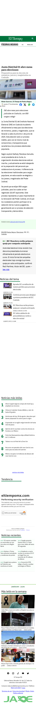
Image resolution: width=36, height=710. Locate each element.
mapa (23, 688)
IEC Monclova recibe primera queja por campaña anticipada (18, 242)
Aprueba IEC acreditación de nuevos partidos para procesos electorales (24, 287)
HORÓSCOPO (15, 587)
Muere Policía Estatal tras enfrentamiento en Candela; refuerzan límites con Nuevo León (17, 629)
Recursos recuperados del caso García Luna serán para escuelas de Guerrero (19, 448)
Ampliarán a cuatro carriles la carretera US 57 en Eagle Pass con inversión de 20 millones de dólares (26, 555)
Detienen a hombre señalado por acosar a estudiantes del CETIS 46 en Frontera (17, 647)
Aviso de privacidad (19, 691)
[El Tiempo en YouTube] (24, 674)
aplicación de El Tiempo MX (17, 222)
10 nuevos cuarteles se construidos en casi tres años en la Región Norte (8, 543)
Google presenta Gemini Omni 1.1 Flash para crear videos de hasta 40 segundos (26, 543)
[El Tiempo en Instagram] (14, 674)
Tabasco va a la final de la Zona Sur (16, 441)
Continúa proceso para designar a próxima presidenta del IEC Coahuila (24, 297)
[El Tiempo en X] (28, 674)
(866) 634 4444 (16, 688)
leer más (6, 269)
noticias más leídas (18, 472)
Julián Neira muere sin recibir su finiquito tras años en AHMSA (17, 611)
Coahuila (4, 234)
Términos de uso (7, 691)
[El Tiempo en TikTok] (19, 674)
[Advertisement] (18, 18)
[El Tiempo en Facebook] (9, 674)
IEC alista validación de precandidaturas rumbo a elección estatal (22, 316)
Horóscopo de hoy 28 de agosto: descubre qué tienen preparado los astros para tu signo (20, 417)
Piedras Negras (9, 44)
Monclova (30, 44)
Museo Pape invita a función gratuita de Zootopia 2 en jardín (17, 665)
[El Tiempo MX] (15, 40)
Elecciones (20, 232)
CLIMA (23, 587)
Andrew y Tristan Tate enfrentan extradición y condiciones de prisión (9, 553)
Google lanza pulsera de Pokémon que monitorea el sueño (9, 564)
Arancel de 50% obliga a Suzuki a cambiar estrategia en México (25, 564)
